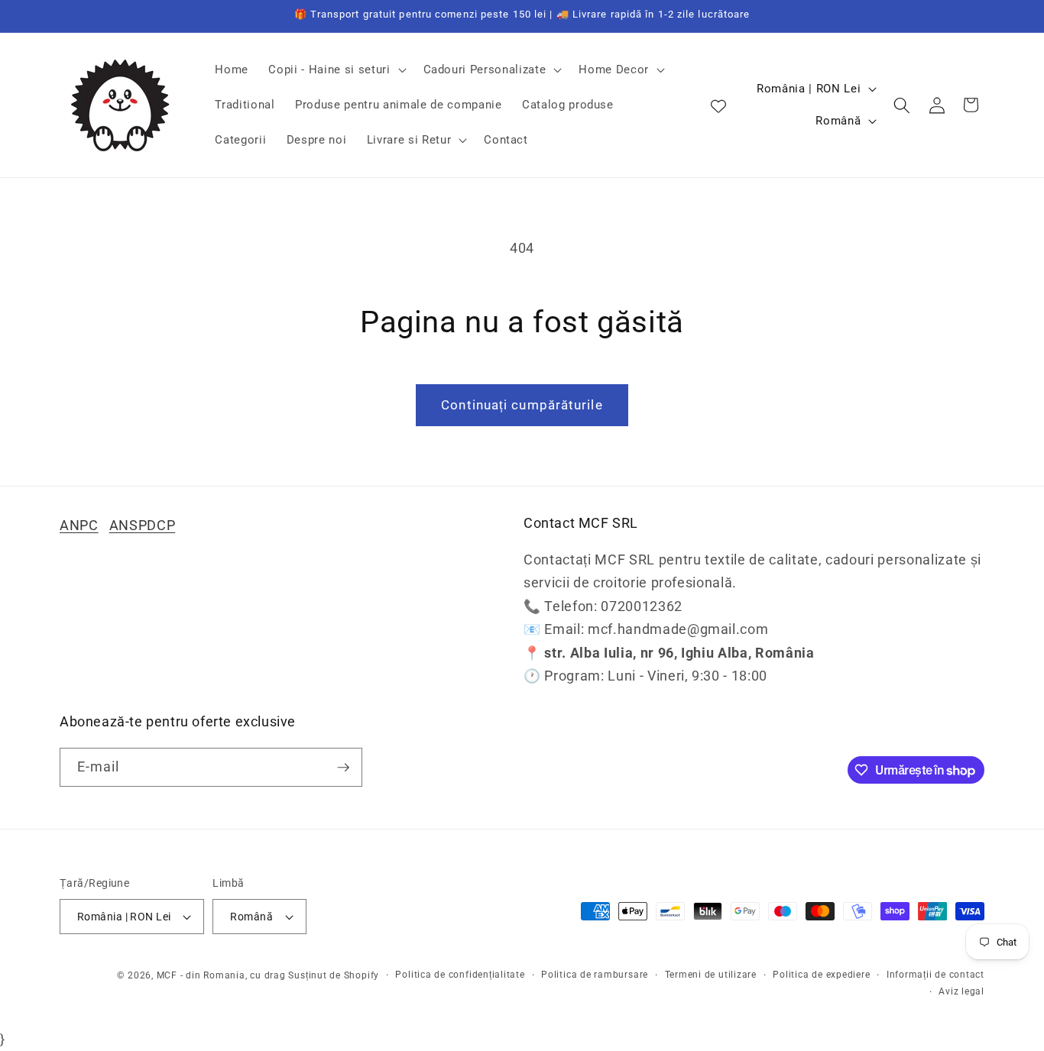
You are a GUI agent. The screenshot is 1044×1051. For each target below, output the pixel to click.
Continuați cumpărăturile (521, 405)
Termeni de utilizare (711, 974)
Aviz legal (961, 991)
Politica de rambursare (594, 974)
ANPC (79, 525)
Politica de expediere (821, 974)
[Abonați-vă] (343, 767)
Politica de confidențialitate (459, 974)
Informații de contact (935, 974)
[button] (335, 70)
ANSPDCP (142, 525)
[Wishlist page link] (718, 105)
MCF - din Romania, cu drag (221, 975)
